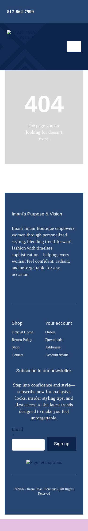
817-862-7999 (20, 11)
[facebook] (13, 287)
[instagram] (20, 287)
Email (17, 432)
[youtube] (27, 287)
